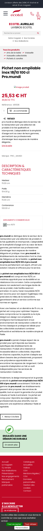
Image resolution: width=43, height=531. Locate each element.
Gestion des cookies (29, 486)
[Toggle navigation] (5, 13)
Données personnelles (29, 481)
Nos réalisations (21, 41)
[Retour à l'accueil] (12, 12)
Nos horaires (29, 38)
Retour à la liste (12, 416)
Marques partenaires (7, 483)
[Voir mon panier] (38, 18)
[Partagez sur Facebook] (15, 119)
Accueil (5, 461)
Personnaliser (22, 527)
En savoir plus (11, 444)
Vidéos (26, 467)
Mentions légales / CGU (31, 475)
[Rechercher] (38, 33)
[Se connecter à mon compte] (38, 14)
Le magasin (7, 464)
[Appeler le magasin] (32, 14)
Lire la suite (7, 145)
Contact (27, 490)
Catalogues (28, 461)
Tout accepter (14, 524)
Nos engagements (10, 476)
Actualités (27, 464)
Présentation (8, 473)
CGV (25, 470)
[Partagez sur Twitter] (20, 119)
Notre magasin (14, 38)
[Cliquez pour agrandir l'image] (21, 87)
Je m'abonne (10, 510)
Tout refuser (30, 524)
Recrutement (8, 479)
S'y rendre (6, 467)
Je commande (20, 110)
